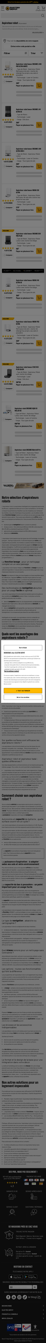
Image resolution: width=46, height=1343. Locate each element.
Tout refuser (23, 647)
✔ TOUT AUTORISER (23, 690)
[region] (23, 671)
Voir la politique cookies (11, 671)
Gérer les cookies (23, 697)
